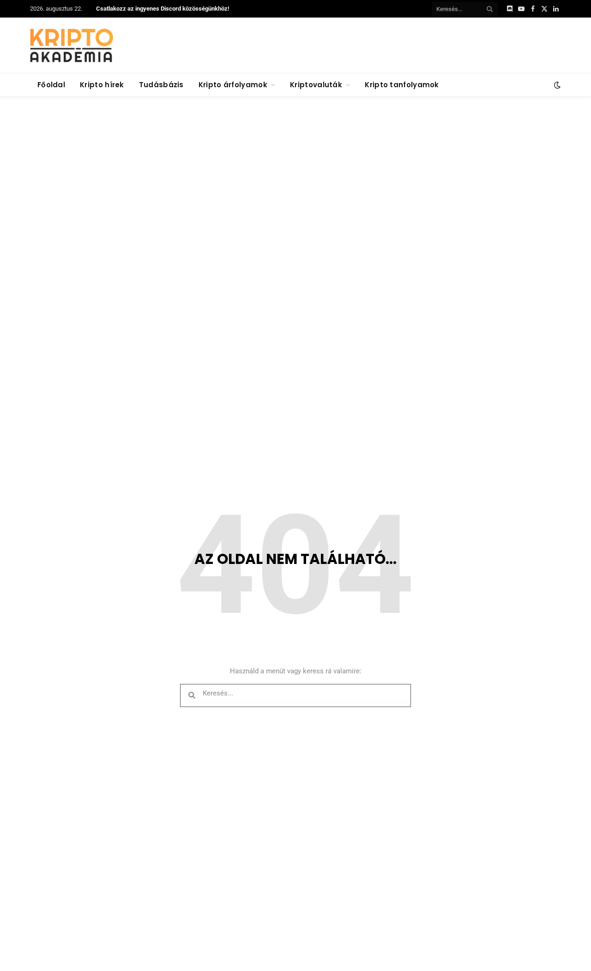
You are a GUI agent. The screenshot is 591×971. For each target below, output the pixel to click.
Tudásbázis (161, 85)
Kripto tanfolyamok (402, 85)
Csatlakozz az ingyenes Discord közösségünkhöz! (162, 8)
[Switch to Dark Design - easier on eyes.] (556, 85)
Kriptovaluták (316, 85)
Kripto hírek (102, 85)
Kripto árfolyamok (233, 85)
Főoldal (51, 85)
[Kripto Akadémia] (71, 45)
